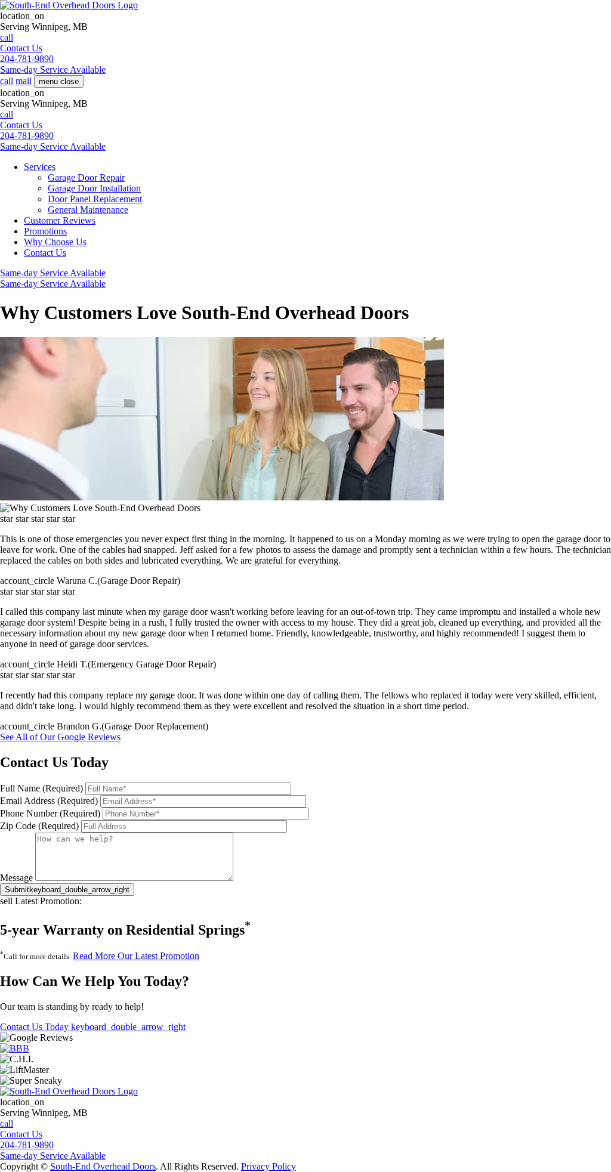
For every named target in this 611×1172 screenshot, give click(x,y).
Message (16, 878)
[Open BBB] (14, 1048)
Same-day (53, 69)
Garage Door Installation (94, 188)
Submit (67, 889)
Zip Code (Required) (39, 826)
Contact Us (45, 253)
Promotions (45, 231)
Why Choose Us (55, 242)
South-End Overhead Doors (103, 1166)
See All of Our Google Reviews (60, 737)
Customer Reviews (59, 220)
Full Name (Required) (41, 788)
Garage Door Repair (86, 177)
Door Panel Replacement (95, 199)
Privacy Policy (268, 1166)
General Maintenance (88, 210)
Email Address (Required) (49, 801)
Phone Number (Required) (50, 813)
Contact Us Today (93, 1027)
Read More (136, 956)
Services (39, 167)
